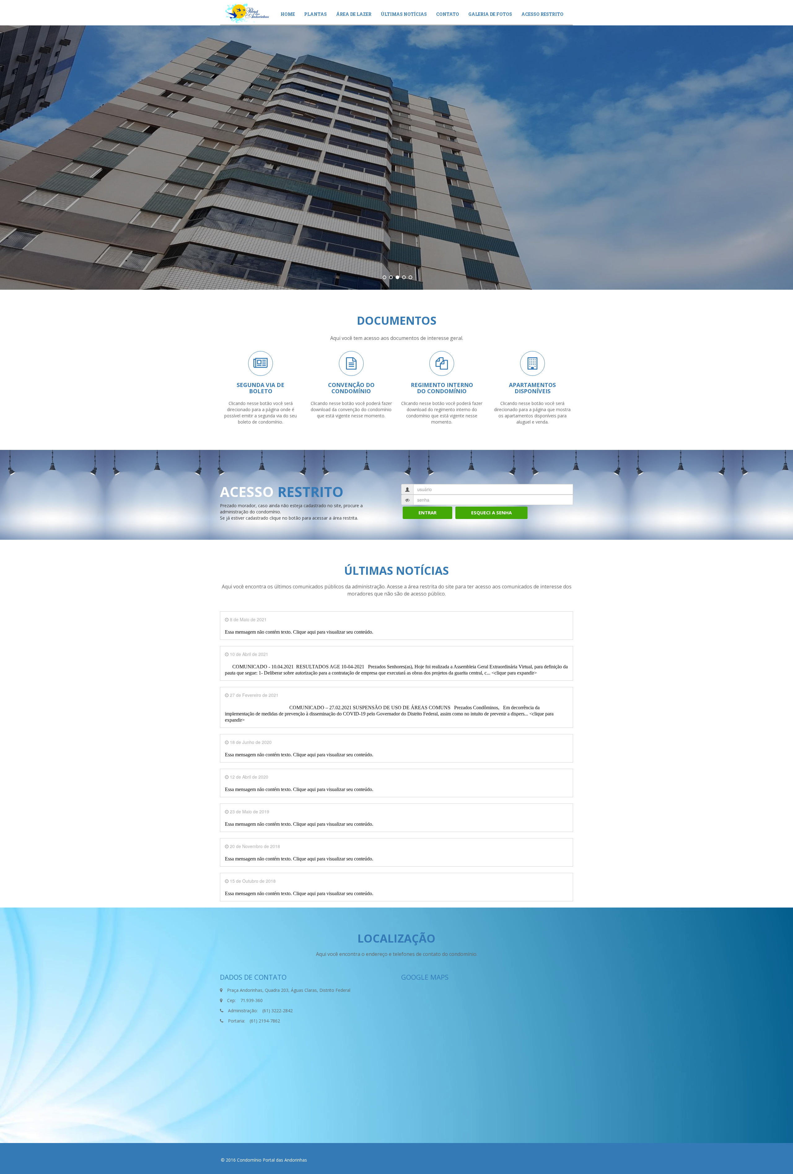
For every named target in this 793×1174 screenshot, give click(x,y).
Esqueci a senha (491, 512)
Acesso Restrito (542, 14)
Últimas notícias (404, 14)
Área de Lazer (353, 14)
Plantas (315, 14)
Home (288, 14)
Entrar (427, 512)
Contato (447, 14)
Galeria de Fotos (490, 14)
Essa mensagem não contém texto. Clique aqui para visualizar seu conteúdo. (299, 632)
